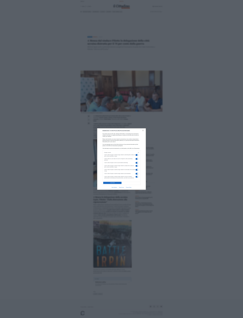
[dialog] (121, 159)
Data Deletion (114, 187)
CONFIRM (112, 182)
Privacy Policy (128, 187)
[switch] (137, 155)
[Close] (143, 131)
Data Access (121, 187)
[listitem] (121, 152)
